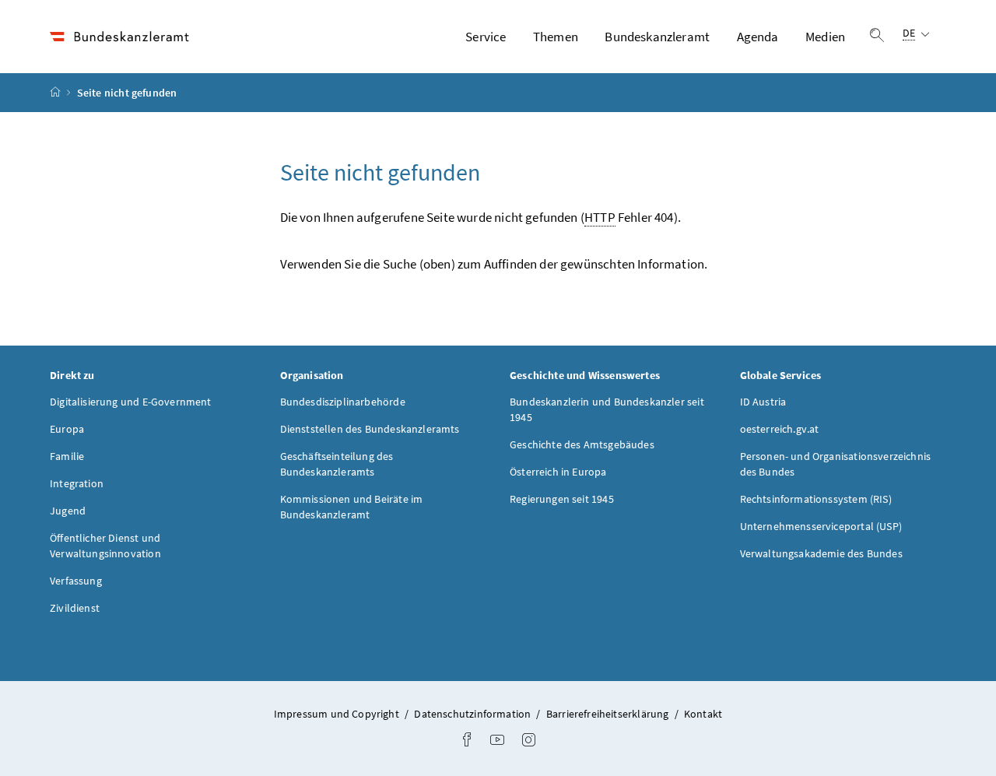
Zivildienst (75, 608)
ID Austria (763, 402)
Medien (825, 36)
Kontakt (703, 714)
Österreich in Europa (558, 472)
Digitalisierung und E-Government (131, 402)
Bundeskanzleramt (657, 36)
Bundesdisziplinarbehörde (342, 402)
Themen (555, 36)
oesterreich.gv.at (779, 429)
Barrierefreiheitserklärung (609, 714)
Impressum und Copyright (338, 714)
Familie (67, 456)
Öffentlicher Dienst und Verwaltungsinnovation (105, 545)
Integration (76, 483)
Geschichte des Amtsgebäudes (582, 444)
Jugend (68, 511)
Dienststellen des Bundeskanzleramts (370, 429)
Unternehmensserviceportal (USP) (821, 526)
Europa (67, 429)
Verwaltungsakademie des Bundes (821, 553)
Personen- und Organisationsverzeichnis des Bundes (835, 464)
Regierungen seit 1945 (562, 499)
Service (485, 36)
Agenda (758, 36)
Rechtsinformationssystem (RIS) (816, 499)
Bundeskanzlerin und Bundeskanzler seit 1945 (607, 409)
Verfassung (76, 581)
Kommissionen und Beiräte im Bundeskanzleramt (351, 506)
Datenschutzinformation (473, 714)
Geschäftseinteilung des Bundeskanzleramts (337, 464)
